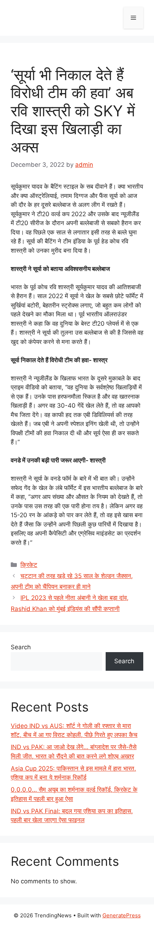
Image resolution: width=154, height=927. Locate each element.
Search (21, 647)
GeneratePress (121, 915)
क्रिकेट (28, 564)
